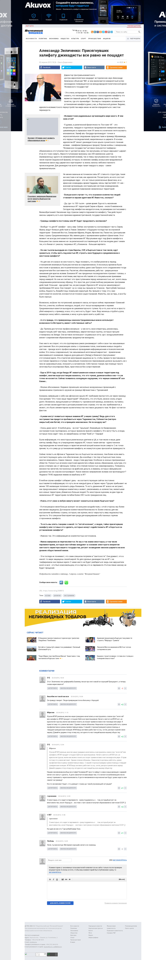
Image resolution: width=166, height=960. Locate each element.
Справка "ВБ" (111, 933)
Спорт (83, 38)
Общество (65, 38)
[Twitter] (103, 32)
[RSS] (92, 32)
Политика (43, 38)
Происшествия (94, 38)
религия (57, 595)
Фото (90, 933)
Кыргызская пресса (96, 928)
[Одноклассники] (100, 32)
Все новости (31, 38)
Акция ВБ (106, 38)
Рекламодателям (134, 26)
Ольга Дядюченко (65, 62)
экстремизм (69, 595)
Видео (91, 935)
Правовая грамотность (115, 930)
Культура (75, 38)
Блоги (91, 930)
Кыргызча (30, 26)
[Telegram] (112, 32)
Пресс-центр (129, 928)
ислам (47, 595)
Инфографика (93, 937)
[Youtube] (106, 32)
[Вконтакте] (95, 32)
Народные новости (95, 926)
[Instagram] (109, 32)
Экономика (54, 38)
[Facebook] (98, 32)
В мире (72, 942)
